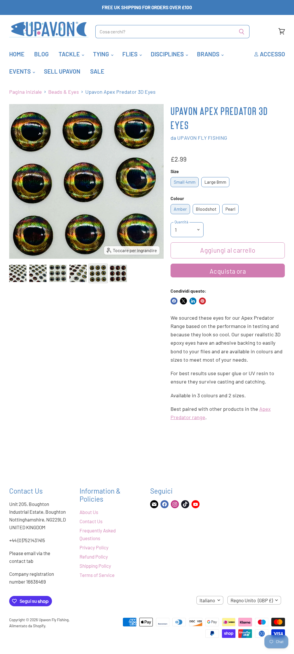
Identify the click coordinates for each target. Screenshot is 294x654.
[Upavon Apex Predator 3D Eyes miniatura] (18, 273)
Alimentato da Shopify (27, 626)
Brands (208, 53)
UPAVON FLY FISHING (202, 138)
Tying (101, 53)
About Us (89, 512)
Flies (130, 53)
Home (16, 53)
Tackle (70, 53)
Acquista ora (228, 271)
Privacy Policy (94, 547)
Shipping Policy (95, 566)
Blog (41, 53)
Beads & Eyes (63, 92)
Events (20, 71)
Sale (97, 71)
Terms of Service (97, 575)
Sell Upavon (62, 71)
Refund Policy (94, 556)
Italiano (207, 600)
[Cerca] (241, 31)
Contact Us (91, 521)
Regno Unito (252, 600)
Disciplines (168, 53)
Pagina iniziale (25, 92)
